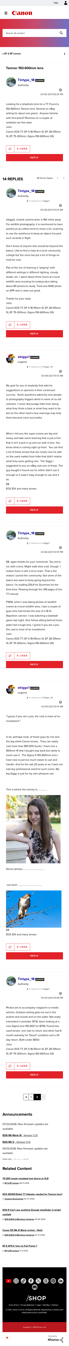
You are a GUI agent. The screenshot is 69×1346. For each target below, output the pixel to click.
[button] (63, 5)
